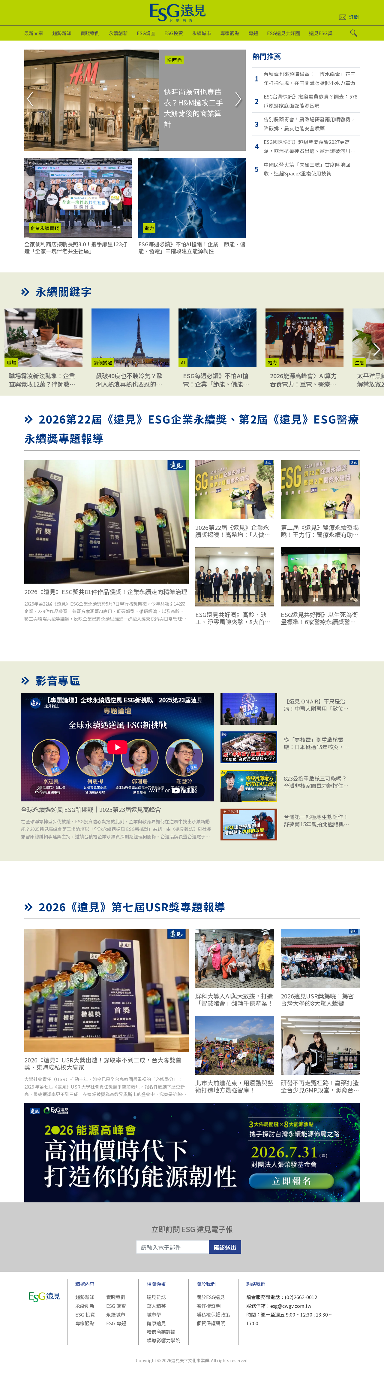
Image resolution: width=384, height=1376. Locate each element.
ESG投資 (173, 33)
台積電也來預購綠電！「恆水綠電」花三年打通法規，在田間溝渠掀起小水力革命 (310, 78)
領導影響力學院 (163, 1340)
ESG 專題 (116, 1323)
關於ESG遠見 (210, 1297)
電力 (149, 228)
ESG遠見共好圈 (283, 33)
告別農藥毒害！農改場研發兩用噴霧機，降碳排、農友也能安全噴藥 (310, 124)
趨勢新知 (61, 33)
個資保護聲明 (210, 1323)
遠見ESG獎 (320, 33)
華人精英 (156, 1305)
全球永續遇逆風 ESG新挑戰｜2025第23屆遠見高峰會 (91, 809)
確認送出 (225, 1247)
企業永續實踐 (44, 228)
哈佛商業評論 (161, 1331)
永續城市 (201, 33)
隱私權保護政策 (213, 1314)
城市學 (154, 1314)
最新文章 (33, 33)
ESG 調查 (116, 1305)
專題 (253, 33)
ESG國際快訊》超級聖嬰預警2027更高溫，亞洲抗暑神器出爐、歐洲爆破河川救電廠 (310, 146)
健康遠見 (156, 1323)
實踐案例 (90, 33)
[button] (377, 349)
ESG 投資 (85, 1314)
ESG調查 (146, 33)
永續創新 (118, 33)
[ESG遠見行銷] (192, 1152)
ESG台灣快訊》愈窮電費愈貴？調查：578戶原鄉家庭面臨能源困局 (310, 101)
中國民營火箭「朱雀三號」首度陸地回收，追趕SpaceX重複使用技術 (307, 169)
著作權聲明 (208, 1305)
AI (169, 59)
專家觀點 (229, 33)
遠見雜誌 (156, 1297)
